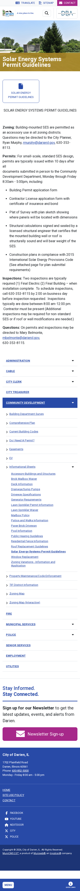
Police (14, 836)
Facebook (16, 812)
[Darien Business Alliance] (66, 13)
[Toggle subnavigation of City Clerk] (73, 381)
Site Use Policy (13, 795)
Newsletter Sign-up (45, 734)
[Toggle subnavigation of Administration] (73, 360)
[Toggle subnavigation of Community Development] (73, 402)
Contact (69, 2)
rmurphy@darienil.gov (39, 143)
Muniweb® (39, 853)
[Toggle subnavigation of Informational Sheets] (73, 467)
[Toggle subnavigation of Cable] (73, 371)
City (12, 830)
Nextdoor (16, 824)
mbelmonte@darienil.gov (21, 338)
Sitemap (48, 2)
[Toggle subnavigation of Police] (73, 634)
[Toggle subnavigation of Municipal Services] (73, 624)
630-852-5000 (20, 770)
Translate (27, 2)
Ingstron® (55, 853)
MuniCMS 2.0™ (11, 853)
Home (6, 790)
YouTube (15, 818)
